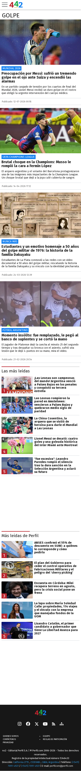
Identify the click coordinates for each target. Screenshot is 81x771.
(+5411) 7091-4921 (30, 765)
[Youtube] (45, 724)
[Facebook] (28, 724)
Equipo (46, 736)
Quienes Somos (10, 736)
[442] (40, 713)
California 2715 (21, 762)
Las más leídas (16, 371)
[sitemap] (61, 724)
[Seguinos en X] (36, 724)
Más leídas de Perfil (20, 535)
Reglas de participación (55, 739)
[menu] (5, 4)
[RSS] (53, 724)
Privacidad (8, 742)
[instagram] (19, 724)
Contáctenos (9, 739)
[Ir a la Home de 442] (16, 6)
